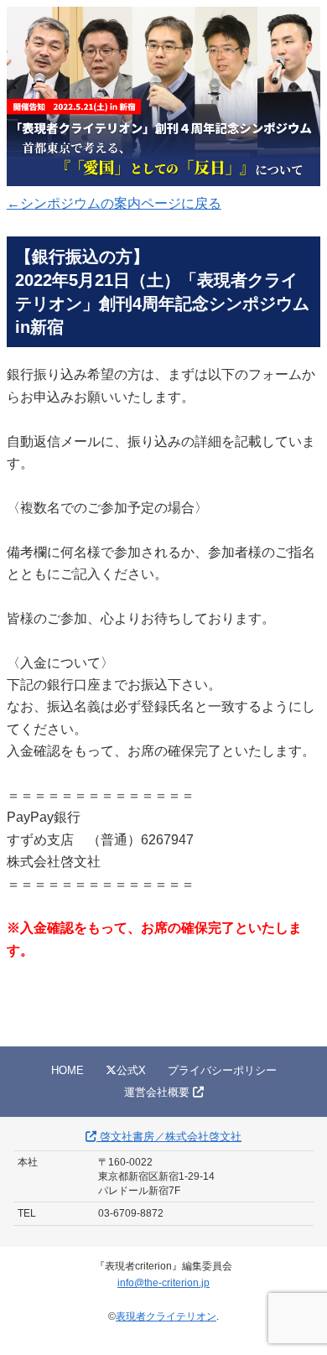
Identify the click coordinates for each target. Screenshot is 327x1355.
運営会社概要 (158, 1092)
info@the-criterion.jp (163, 1283)
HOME (67, 1070)
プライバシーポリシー (222, 1070)
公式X (131, 1070)
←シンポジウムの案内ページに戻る (114, 203)
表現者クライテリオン (166, 1316)
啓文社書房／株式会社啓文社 (168, 1136)
